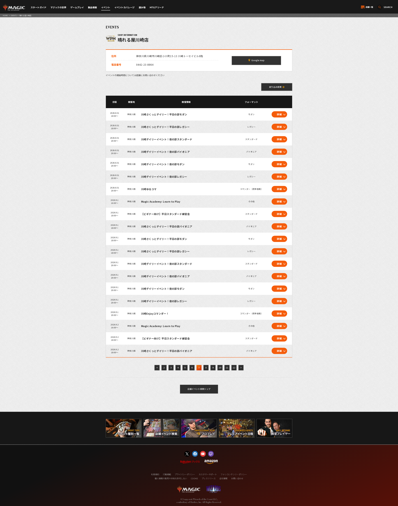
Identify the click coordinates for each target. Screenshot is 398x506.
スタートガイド (38, 7)
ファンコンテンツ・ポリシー (234, 474)
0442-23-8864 (145, 64)
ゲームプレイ (77, 7)
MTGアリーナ (157, 7)
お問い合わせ (237, 478)
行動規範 (167, 474)
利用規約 (155, 474)
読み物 (142, 7)
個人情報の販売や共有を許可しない (171, 478)
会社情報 (223, 478)
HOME (5, 15)
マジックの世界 (58, 7)
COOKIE (194, 478)
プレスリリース (209, 478)
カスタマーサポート (208, 474)
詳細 (279, 114)
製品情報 (92, 7)
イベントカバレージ (124, 7)
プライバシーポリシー (185, 474)
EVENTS (14, 15)
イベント (105, 7)
